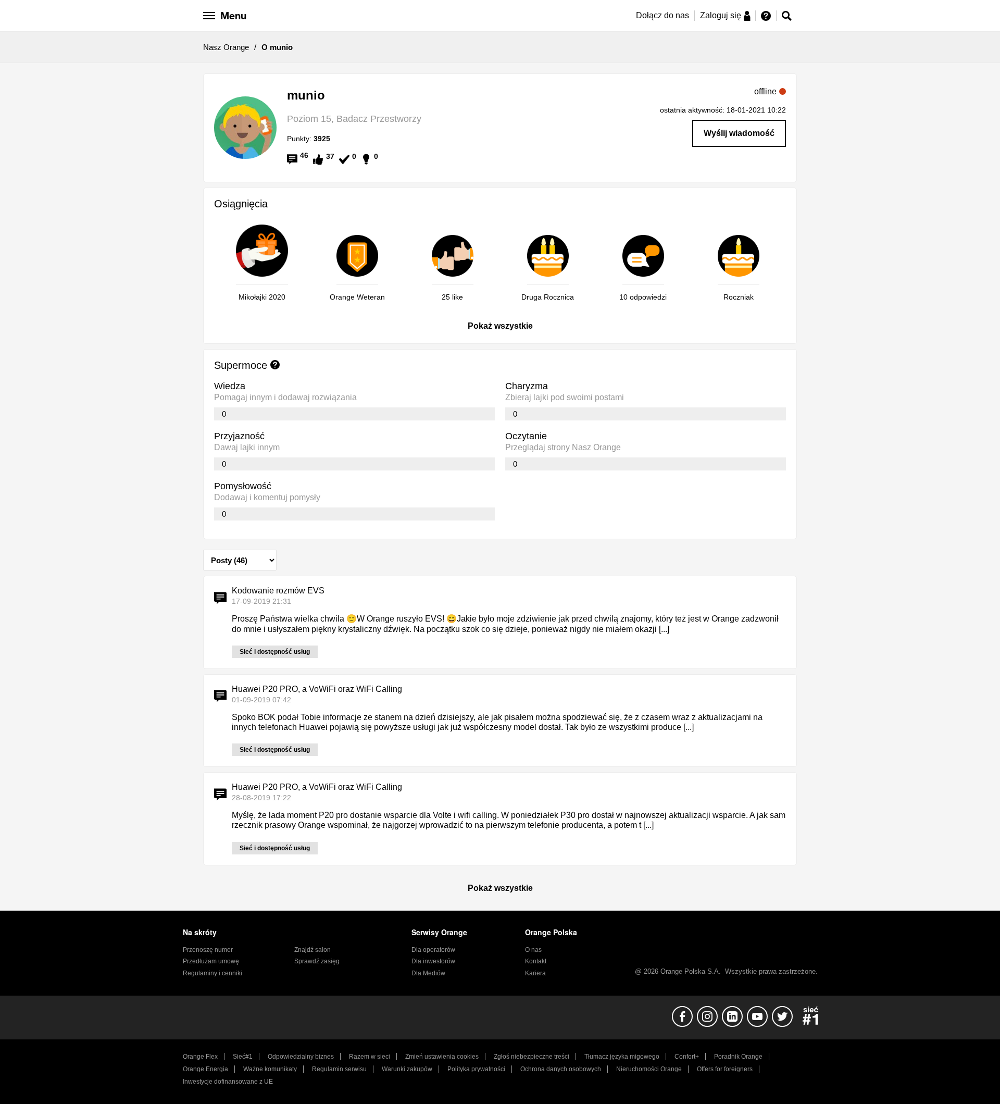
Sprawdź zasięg (317, 961)
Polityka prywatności (476, 1069)
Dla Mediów (428, 973)
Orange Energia (205, 1069)
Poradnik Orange (738, 1056)
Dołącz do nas (662, 15)
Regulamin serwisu (339, 1069)
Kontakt (535, 961)
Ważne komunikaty (270, 1069)
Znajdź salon (312, 949)
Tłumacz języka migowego (621, 1056)
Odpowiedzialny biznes (301, 1056)
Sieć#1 (243, 1056)
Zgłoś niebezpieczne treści (531, 1056)
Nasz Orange (226, 47)
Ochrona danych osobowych (560, 1069)
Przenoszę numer (208, 949)
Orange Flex (200, 1056)
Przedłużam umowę (211, 961)
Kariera (535, 973)
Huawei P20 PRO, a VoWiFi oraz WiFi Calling (317, 689)
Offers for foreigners (725, 1069)
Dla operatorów (433, 949)
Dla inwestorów (433, 961)
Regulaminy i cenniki (212, 973)
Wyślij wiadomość (739, 133)
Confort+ (686, 1056)
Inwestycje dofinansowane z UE (228, 1081)
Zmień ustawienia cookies (442, 1056)
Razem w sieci (369, 1056)
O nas (533, 949)
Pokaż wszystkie (500, 325)
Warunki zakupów (407, 1069)
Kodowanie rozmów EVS (278, 590)
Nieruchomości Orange (649, 1069)
